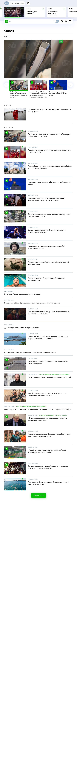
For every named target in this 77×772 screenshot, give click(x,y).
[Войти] (66, 21)
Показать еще (38, 495)
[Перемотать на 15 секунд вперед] (23, 76)
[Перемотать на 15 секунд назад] (20, 76)
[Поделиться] (62, 76)
